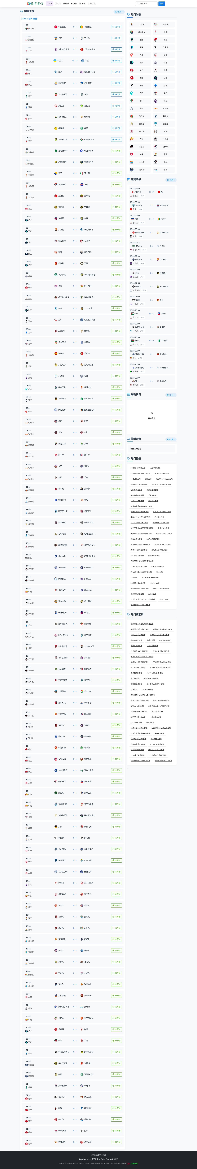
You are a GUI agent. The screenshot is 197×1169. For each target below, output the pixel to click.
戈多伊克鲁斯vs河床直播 (140, 651)
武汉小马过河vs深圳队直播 (161, 484)
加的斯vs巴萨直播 (157, 566)
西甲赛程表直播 (147, 689)
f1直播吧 (134, 689)
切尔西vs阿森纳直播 (157, 744)
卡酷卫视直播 (136, 479)
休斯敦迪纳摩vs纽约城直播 (140, 473)
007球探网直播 (136, 722)
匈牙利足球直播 (164, 640)
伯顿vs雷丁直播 (153, 555)
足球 (59, 4)
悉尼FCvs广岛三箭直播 (164, 479)
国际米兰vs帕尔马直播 (164, 534)
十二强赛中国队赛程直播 (157, 755)
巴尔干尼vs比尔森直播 (139, 728)
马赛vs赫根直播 (152, 646)
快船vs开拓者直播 (153, 539)
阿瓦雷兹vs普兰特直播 (163, 544)
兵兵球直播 (151, 640)
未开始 (118, 151)
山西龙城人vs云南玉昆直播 (161, 728)
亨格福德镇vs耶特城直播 (162, 662)
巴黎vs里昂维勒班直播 (161, 651)
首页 (50, 4)
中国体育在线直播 (137, 495)
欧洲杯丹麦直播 (136, 490)
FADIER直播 (163, 599)
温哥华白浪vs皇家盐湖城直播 (160, 668)
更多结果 (170, 180)
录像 (83, 4)
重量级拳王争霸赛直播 (161, 523)
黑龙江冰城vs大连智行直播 (140, 733)
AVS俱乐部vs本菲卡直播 (139, 523)
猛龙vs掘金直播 (136, 539)
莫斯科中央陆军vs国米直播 (140, 544)
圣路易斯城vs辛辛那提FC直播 (141, 506)
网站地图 (94, 1155)
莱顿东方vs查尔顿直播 (156, 750)
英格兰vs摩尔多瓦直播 (139, 550)
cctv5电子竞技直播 (137, 755)
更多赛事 (118, 12)
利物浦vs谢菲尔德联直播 (140, 629)
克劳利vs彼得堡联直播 (161, 700)
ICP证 (116, 1159)
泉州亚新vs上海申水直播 (155, 684)
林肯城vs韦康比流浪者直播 (159, 635)
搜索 (161, 4)
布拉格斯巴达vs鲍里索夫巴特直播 (143, 695)
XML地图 (102, 1155)
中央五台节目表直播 (138, 635)
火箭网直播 (152, 594)
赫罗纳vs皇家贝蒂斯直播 (140, 662)
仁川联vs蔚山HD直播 (138, 739)
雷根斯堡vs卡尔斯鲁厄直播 (140, 761)
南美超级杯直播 (136, 684)
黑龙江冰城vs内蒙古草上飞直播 (142, 657)
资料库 (92, 4)
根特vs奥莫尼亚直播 (138, 744)
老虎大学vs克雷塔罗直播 (140, 700)
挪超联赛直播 (153, 501)
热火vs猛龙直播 (157, 711)
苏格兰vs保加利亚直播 (155, 673)
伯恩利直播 (150, 722)
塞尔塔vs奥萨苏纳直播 (159, 550)
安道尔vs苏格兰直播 (138, 717)
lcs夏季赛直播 (155, 468)
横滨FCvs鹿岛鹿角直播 (150, 577)
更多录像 (170, 439)
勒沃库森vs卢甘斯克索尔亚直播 (142, 624)
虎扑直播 (134, 577)
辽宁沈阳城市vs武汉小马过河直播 (143, 599)
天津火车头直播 (163, 528)
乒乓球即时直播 (136, 673)
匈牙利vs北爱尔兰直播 (139, 484)
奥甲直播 (148, 479)
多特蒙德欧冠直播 (137, 750)
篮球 (67, 4)
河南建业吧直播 (152, 490)
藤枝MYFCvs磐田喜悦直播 (140, 517)
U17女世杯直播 (156, 739)
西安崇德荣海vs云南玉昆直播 (158, 706)
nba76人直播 (154, 583)
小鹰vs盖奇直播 (155, 717)
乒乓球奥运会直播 (137, 594)
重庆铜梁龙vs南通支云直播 (162, 629)
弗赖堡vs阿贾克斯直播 (139, 711)
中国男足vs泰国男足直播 (140, 588)
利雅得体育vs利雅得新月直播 (141, 534)
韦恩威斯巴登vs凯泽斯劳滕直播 (142, 561)
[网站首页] (35, 3)
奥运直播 (159, 572)
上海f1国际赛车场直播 (139, 566)
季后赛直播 (152, 495)
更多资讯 (170, 395)
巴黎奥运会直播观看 (138, 583)
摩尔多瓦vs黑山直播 (162, 473)
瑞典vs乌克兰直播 (137, 501)
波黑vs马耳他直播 (137, 706)
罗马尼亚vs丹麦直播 (138, 668)
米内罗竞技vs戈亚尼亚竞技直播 (142, 528)
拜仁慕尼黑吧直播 (137, 555)
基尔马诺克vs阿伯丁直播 (162, 512)
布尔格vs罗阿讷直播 (151, 679)
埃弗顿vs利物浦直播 (138, 468)
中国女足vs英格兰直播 (161, 588)
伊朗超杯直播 (159, 733)
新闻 (75, 4)
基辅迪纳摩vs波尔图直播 (163, 761)
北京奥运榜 (135, 679)
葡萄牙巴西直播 (136, 646)
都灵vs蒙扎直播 (136, 640)
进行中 (118, 27)
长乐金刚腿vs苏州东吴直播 (140, 605)
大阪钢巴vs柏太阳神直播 (140, 512)
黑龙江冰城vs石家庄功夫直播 (141, 572)
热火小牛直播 (159, 517)
